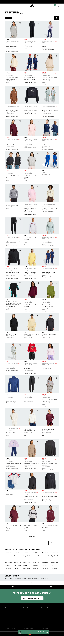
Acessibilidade (44, 628)
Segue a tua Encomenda (47, 608)
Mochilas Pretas (44, 565)
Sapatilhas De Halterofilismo (55, 556)
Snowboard (17, 559)
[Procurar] (58, 6)
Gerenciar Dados (27, 624)
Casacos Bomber (7, 565)
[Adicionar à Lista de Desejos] (20, 23)
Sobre (24, 612)
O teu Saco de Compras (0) (45, 586)
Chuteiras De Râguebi (45, 553)
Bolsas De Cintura (8, 559)
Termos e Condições (28, 628)
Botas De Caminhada (45, 562)
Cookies (43, 624)
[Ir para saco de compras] (61, 6)
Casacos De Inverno (45, 559)
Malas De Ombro (35, 568)
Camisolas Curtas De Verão (8, 562)
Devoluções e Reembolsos (29, 608)
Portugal (34, 633)
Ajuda (6, 616)
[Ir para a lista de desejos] (6, 6)
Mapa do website (9, 612)
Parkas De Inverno (8, 553)
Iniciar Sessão (15, 586)
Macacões (7, 556)
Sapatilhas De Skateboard (45, 556)
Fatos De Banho (16, 556)
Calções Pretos (53, 565)
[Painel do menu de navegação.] (2, 6)
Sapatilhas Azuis (26, 559)
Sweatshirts (17, 562)
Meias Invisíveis (25, 565)
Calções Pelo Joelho (17, 568)
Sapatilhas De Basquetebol (55, 562)
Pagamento (44, 612)
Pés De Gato (45, 568)
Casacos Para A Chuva (27, 568)
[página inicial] (32, 6)
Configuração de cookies (11, 624)
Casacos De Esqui (36, 559)
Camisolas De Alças (8, 568)
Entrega (7, 608)
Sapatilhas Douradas (26, 562)
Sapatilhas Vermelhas (35, 565)
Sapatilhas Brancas (35, 553)
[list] (29, 18)
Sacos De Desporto (16, 553)
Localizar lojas (26, 616)
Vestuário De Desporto (36, 556)
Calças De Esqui (35, 562)
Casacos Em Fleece (54, 553)
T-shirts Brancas (25, 553)
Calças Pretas (27, 556)
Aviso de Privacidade (10, 628)
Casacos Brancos (53, 559)
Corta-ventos (17, 565)
